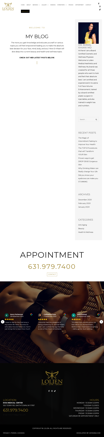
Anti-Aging (82, 225)
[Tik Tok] (100, 9)
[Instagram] (100, 6)
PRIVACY (6, 433)
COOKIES (21, 433)
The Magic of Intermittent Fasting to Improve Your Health (87, 141)
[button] (101, 321)
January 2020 (84, 207)
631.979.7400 (52, 266)
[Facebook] (99, 3)
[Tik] (55, 391)
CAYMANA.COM (94, 433)
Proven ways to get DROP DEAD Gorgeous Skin (87, 161)
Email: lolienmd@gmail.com (14, 415)
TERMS (13, 433)
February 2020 (84, 203)
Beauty (81, 229)
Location (9, 400)
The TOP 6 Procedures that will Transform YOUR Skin (87, 151)
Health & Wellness (85, 232)
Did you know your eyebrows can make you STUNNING (88, 178)
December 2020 (85, 200)
